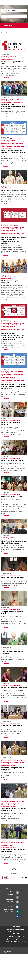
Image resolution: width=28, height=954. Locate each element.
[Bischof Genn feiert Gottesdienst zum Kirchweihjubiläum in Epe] (14, 526)
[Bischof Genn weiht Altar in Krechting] (14, 674)
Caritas (20, 138)
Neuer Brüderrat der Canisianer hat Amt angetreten (13, 850)
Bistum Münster (6, 100)
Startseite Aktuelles (12, 29)
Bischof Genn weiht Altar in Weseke (13, 460)
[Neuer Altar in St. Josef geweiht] (14, 712)
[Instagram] (17, 902)
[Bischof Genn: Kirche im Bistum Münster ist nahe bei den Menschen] (14, 128)
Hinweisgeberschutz (8, 904)
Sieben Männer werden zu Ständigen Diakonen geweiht (13, 809)
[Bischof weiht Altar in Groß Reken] (14, 564)
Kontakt (11, 891)
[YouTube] (17, 897)
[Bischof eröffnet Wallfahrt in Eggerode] (14, 409)
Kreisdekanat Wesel (6, 148)
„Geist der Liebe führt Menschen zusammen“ (12, 652)
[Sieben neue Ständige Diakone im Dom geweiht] (14, 748)
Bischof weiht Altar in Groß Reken (12, 577)
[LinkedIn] (17, 907)
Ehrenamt (12, 99)
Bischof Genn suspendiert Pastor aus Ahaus (13, 63)
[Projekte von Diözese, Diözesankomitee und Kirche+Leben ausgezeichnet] (14, 88)
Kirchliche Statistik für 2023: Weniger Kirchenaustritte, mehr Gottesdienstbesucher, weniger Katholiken (13, 240)
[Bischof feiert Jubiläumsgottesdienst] (14, 177)
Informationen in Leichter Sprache (8, 910)
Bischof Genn (7, 16)
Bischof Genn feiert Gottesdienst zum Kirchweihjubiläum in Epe (14, 542)
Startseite (3, 29)
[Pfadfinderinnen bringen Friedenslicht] (14, 266)
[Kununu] (17, 916)
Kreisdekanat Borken (9, 10)
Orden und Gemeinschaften (16, 842)
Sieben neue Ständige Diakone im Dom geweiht (12, 769)
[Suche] (19, 878)
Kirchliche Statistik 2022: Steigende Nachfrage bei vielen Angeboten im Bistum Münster (13, 386)
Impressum (10, 894)
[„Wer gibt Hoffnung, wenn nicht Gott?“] (14, 598)
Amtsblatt (10, 906)
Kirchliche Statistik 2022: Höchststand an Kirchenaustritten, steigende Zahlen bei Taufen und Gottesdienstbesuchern (12, 336)
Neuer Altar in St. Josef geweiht (11, 725)
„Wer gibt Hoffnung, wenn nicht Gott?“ (12, 613)
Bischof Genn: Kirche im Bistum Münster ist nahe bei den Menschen (13, 151)
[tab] (14, 950)
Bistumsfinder (9, 888)
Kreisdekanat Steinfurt (18, 58)
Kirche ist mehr (5, 138)
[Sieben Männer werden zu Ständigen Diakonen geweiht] (14, 790)
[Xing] (17, 911)
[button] (2, 32)
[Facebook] (17, 893)
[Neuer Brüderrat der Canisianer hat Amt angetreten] (14, 831)
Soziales (19, 99)
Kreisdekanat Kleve (6, 143)
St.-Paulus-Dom (12, 760)
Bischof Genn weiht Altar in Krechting (14, 688)
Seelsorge (4, 760)
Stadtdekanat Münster (18, 143)
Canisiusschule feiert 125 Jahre (11, 496)
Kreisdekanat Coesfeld (7, 102)
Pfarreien (12, 537)
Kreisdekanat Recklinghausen (9, 145)
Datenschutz (9, 897)
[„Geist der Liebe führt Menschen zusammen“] (14, 638)
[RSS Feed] (17, 921)
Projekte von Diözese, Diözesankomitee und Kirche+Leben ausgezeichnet (13, 106)
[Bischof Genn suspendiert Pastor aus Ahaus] (14, 45)
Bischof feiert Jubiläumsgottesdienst (13, 190)
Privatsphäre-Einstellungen (9, 900)
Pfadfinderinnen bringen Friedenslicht (9, 282)
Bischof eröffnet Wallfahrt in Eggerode (10, 423)
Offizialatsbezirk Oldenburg (8, 230)
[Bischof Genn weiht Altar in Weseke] (14, 447)
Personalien (13, 56)
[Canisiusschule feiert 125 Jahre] (14, 483)
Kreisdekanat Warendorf (7, 59)
